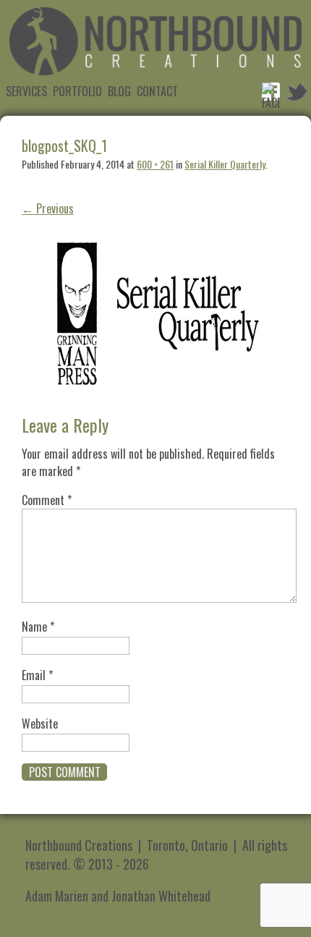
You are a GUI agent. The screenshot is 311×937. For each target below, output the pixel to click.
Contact (157, 91)
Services (26, 91)
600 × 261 (155, 163)
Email (37, 675)
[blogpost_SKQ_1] (155, 403)
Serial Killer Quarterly (224, 163)
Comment (47, 500)
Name (38, 626)
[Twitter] (296, 91)
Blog (119, 91)
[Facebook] (271, 91)
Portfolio (77, 91)
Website (40, 723)
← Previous (48, 208)
